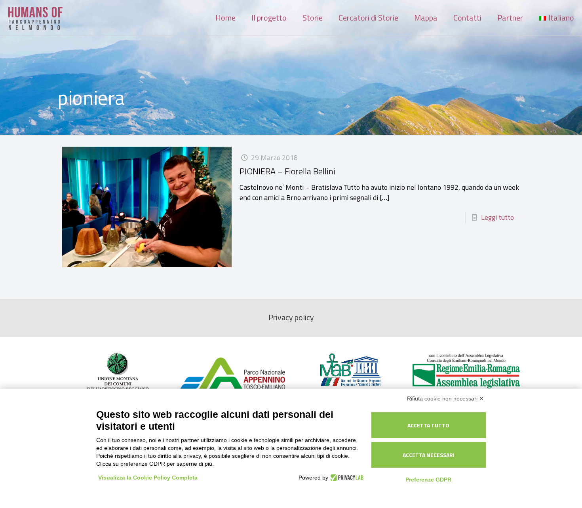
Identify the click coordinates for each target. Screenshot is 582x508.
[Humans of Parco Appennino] (35, 18)
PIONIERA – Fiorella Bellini (287, 171)
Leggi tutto (497, 217)
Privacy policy (291, 317)
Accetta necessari (429, 455)
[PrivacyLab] (345, 478)
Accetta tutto (428, 425)
